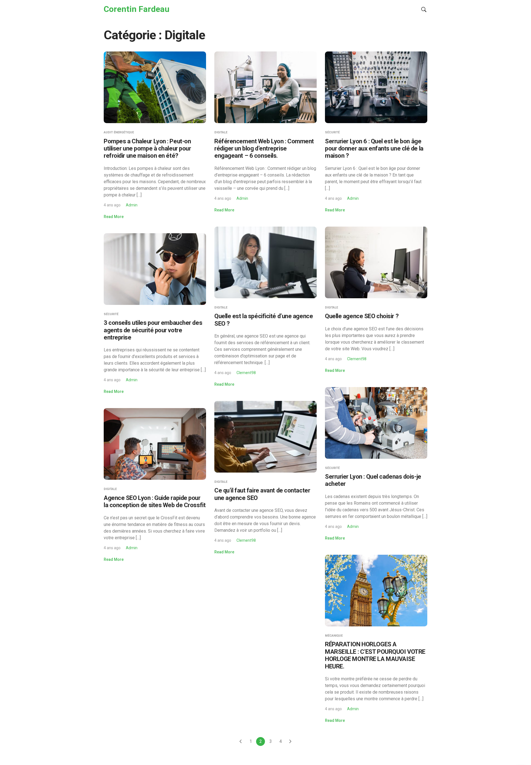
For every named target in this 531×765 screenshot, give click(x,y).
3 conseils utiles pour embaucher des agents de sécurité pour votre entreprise (153, 330)
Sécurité (332, 132)
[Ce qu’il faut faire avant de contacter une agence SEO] (265, 436)
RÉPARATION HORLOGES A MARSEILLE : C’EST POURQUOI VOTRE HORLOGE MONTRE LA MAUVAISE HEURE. (375, 655)
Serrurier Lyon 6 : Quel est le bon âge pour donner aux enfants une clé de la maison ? (374, 148)
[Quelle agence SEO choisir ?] (376, 261)
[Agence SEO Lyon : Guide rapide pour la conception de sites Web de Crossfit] (155, 443)
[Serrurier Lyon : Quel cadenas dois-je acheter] (376, 422)
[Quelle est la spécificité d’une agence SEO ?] (265, 261)
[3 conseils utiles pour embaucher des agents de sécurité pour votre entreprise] (155, 268)
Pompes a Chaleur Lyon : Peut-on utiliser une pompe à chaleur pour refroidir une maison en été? (147, 148)
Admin (131, 205)
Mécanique (334, 635)
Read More (114, 216)
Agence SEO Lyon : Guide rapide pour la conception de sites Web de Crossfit (154, 501)
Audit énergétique (119, 132)
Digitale (220, 132)
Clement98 (246, 372)
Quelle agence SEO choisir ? (362, 316)
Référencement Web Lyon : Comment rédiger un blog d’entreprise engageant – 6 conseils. (264, 148)
